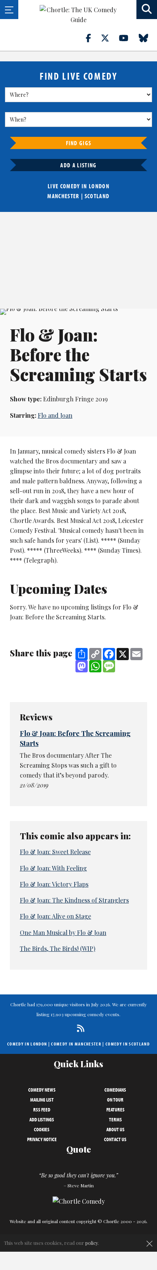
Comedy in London (27, 1044)
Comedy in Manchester (76, 1044)
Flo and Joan (55, 415)
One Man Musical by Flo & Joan (63, 932)
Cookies (42, 1129)
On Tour (115, 1099)
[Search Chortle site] (146, 9)
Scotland (97, 196)
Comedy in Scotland (128, 1044)
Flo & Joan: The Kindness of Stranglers (74, 900)
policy (91, 1243)
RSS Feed (41, 1109)
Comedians (115, 1089)
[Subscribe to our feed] (78, 1028)
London (99, 186)
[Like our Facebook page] (93, 38)
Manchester (63, 196)
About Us (115, 1129)
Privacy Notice (42, 1139)
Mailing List (42, 1099)
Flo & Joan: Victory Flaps (54, 884)
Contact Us (115, 1139)
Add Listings (41, 1119)
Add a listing (78, 165)
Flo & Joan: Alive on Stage (55, 916)
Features (115, 1109)
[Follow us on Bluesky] (148, 38)
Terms (115, 1119)
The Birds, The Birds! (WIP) (57, 948)
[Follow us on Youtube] (128, 38)
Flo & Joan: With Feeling (53, 868)
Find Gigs (78, 143)
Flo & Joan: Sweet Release (55, 852)
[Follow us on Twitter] (109, 38)
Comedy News (42, 1089)
